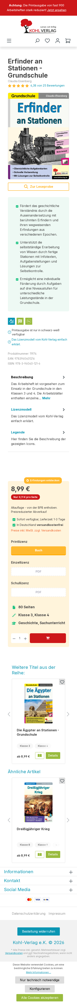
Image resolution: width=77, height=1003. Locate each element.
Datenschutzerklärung (28, 913)
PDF (38, 571)
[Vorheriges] (9, 714)
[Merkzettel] (47, 40)
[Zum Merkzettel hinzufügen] (62, 682)
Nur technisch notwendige (39, 980)
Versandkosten (14, 953)
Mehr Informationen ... (38, 972)
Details (53, 755)
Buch (38, 550)
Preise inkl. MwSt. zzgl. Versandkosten (36, 530)
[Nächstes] (68, 714)
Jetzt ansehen (56, 10)
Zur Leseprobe (41, 187)
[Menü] (9, 40)
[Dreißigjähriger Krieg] (38, 802)
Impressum (57, 913)
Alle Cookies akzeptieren (39, 998)
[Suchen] (37, 40)
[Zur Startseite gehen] (38, 26)
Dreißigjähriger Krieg (33, 829)
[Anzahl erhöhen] (25, 638)
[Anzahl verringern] (14, 638)
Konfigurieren (40, 989)
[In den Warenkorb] (48, 638)
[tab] (38, 389)
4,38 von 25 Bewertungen (47, 85)
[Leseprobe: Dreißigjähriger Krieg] (39, 854)
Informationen (18, 871)
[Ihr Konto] (58, 40)
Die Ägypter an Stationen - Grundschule (38, 732)
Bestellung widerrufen (38, 931)
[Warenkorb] (68, 40)
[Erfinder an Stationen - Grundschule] (38, 136)
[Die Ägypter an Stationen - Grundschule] (38, 703)
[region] (38, 8)
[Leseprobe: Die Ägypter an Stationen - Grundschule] (39, 755)
